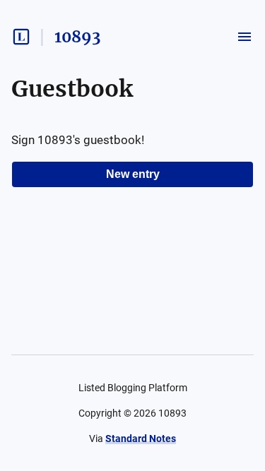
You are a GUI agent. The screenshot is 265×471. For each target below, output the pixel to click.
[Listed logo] (21, 37)
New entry (133, 174)
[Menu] (244, 36)
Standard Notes (140, 438)
